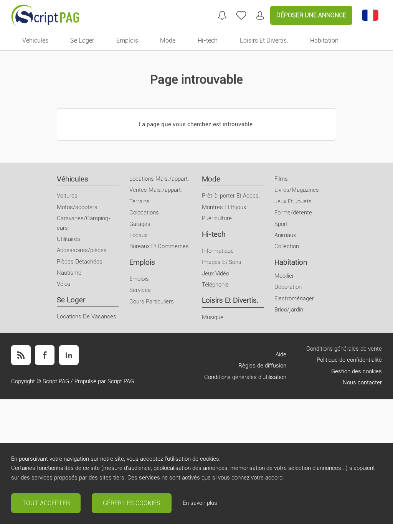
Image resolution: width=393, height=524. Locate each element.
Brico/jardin (288, 309)
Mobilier (284, 275)
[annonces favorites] (241, 15)
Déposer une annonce (311, 15)
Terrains (139, 201)
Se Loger (71, 299)
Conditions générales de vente (344, 348)
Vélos (64, 283)
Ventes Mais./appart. (155, 189)
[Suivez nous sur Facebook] (44, 355)
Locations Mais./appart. (159, 178)
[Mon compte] (260, 15)
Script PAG (56, 381)
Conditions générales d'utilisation (245, 377)
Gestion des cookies (356, 371)
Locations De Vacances (86, 316)
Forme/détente (293, 212)
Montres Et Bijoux (224, 207)
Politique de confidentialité (349, 359)
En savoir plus (200, 502)
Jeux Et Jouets (293, 201)
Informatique (218, 250)
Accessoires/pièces (82, 250)
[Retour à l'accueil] (45, 15)
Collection (286, 246)
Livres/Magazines (296, 189)
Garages (139, 224)
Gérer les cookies (131, 503)
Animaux (285, 235)
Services (140, 290)
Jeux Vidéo (215, 273)
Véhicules (72, 179)
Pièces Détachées (79, 261)
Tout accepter (46, 503)
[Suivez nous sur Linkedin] (69, 355)
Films (281, 178)
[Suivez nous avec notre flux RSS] (21, 355)
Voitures (67, 195)
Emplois (142, 262)
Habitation (290, 262)
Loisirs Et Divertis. (230, 300)
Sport (281, 224)
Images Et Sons (221, 262)
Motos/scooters (77, 207)
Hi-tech (214, 234)
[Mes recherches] (222, 15)
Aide (281, 354)
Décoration (288, 286)
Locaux (138, 235)
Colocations (144, 212)
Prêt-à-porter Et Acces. (231, 195)
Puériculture (217, 218)
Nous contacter (362, 382)
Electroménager (294, 298)
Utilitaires (68, 239)
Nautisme (69, 272)
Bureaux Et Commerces (159, 246)
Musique (212, 317)
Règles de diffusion (262, 365)
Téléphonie (215, 284)
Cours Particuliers (151, 301)
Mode (211, 179)
